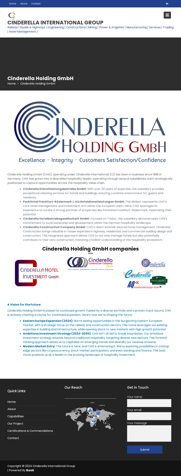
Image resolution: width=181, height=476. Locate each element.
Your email (134, 410)
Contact (35, 3)
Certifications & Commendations (30, 431)
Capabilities (15, 416)
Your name (134, 397)
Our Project (15, 423)
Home (12, 3)
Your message (137, 423)
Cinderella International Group (55, 22)
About (23, 3)
